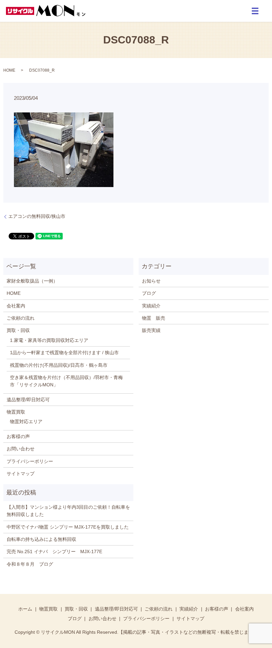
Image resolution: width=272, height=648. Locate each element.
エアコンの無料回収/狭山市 (36, 216)
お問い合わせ (20, 448)
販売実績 (151, 330)
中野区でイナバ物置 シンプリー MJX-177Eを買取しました (68, 527)
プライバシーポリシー (30, 461)
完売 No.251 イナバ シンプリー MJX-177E (54, 551)
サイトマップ (20, 473)
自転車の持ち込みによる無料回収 (41, 539)
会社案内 (16, 305)
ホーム (25, 609)
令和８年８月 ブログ (30, 564)
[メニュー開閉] (255, 11)
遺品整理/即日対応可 (28, 399)
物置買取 (16, 412)
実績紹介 (151, 305)
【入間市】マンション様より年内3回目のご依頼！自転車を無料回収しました (68, 510)
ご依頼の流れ (20, 318)
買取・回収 (18, 330)
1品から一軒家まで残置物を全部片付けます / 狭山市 (64, 352)
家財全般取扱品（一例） (32, 281)
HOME (9, 70)
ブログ (149, 293)
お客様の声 (18, 436)
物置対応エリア (26, 421)
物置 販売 (153, 318)
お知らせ (151, 281)
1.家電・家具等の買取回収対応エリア (49, 340)
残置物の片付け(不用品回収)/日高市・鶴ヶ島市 (58, 365)
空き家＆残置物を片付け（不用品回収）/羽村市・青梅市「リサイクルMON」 (66, 381)
